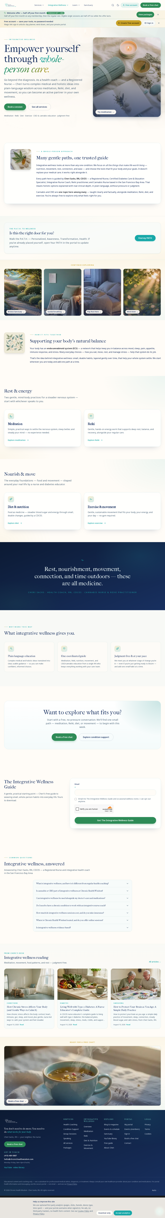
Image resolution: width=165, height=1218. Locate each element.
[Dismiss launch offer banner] (158, 14)
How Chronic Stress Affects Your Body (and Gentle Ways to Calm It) (27, 1008)
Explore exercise (95, 523)
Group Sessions (69, 1134)
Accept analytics (123, 1213)
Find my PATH (145, 238)
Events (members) (132, 1129)
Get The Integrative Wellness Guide (115, 820)
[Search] (112, 5)
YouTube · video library (14, 1167)
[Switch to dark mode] (118, 5)
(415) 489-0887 (10, 1155)
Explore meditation (17, 440)
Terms (147, 1129)
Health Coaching (70, 1124)
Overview (88, 1126)
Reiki (86, 1136)
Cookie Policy (83, 1211)
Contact (127, 1143)
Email (77, 786)
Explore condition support (96, 737)
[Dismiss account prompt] (159, 23)
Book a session (15, 106)
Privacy (148, 1124)
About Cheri (109, 1147)
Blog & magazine (111, 1124)
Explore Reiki (93, 440)
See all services (39, 106)
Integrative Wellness (57, 5)
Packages (67, 1147)
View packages (145, 14)
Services (38, 5)
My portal (128, 1124)
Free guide (108, 1143)
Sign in (150, 23)
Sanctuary (88, 5)
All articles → (155, 961)
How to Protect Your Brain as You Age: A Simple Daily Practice (134, 1008)
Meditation (88, 1131)
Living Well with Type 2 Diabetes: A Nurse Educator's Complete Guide (82, 1008)
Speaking (67, 1138)
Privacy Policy (72, 1184)
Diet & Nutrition (90, 1140)
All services (68, 1143)
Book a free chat (150, 5)
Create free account (130, 23)
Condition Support (71, 1129)
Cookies (148, 1134)
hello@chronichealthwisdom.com (18, 1159)
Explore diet (13, 523)
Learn (74, 5)
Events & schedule (111, 1129)
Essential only (104, 1213)
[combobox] (156, 1190)
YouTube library (110, 1138)
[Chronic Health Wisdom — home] (10, 5)
